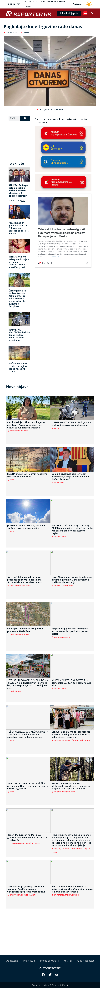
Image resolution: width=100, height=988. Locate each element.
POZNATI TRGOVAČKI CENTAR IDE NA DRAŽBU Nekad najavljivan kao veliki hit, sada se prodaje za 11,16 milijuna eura (27, 684)
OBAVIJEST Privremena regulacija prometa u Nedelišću (25, 630)
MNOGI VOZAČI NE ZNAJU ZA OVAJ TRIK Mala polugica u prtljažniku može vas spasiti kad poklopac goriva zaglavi (72, 529)
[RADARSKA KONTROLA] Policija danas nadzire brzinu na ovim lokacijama (56, 1)
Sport (56, 482)
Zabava (54, 852)
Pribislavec (69, 895)
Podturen (21, 586)
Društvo (13, 431)
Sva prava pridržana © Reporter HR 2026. (50, 985)
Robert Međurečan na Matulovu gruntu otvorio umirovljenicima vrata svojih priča (27, 837)
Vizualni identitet (85, 960)
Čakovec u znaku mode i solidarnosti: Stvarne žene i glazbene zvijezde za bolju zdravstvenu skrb (71, 734)
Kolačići (68, 960)
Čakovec (65, 586)
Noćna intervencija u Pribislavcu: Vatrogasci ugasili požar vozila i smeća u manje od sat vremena (72, 889)
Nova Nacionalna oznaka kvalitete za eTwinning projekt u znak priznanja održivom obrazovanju (72, 580)
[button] (85, 13)
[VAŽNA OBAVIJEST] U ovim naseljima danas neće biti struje (19, 367)
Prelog (20, 431)
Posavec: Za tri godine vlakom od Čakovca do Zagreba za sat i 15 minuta (19, 228)
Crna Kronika (59, 637)
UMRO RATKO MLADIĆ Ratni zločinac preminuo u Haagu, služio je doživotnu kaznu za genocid (27, 786)
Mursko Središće (78, 849)
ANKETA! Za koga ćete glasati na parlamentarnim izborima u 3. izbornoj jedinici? (18, 190)
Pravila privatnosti (49, 960)
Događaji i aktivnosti (62, 740)
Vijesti (26, 431)
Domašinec (66, 792)
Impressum (29, 960)
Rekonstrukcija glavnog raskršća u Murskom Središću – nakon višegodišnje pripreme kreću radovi (26, 889)
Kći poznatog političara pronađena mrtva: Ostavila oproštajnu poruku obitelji (70, 631)
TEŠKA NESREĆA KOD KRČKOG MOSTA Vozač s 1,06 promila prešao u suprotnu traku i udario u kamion (27, 734)
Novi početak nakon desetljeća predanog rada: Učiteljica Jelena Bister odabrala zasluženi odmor (24, 580)
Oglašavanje (12, 960)
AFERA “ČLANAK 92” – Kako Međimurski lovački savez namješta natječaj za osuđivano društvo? (71, 786)
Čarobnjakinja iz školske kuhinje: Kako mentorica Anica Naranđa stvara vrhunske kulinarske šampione (17, 298)
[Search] (25, 118)
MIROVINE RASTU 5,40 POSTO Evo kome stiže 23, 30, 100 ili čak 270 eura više (71, 683)
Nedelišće (21, 634)
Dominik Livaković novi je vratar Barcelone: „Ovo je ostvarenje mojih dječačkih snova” (71, 476)
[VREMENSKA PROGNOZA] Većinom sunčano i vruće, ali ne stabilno (26, 527)
